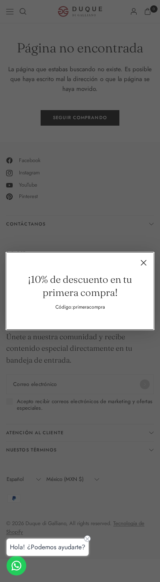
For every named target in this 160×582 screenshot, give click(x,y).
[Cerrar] (143, 263)
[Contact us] (16, 565)
